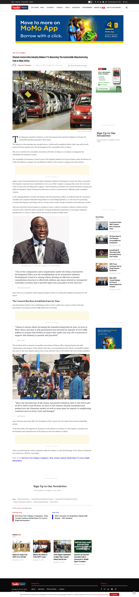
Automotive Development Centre (66, 499)
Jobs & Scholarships (113, 7)
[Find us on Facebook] (95, 2)
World (67, 7)
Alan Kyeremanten (23, 499)
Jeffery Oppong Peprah (41, 502)
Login (126, 2)
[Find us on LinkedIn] (100, 2)
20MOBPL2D (99, 7)
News (42, 7)
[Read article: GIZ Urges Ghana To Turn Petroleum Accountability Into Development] (102, 239)
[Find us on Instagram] (98, 2)
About (12, 2)
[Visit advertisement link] (69, 29)
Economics (50, 7)
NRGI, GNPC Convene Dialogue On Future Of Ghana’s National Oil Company (115, 282)
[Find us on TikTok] (106, 2)
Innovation (76, 7)
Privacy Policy (24, 2)
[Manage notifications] (134, 592)
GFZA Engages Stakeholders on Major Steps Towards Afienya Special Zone (62, 557)
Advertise (17, 2)
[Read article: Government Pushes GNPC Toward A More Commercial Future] (102, 225)
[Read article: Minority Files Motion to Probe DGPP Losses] (42, 546)
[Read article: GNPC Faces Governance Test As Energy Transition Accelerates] (102, 267)
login (18, 508)
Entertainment (87, 7)
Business (60, 7)
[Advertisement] (52, 170)
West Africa (54, 502)
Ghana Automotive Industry (22, 502)
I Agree (114, 594)
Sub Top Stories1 (19, 53)
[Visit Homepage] (19, 7)
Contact (31, 2)
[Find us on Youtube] (103, 2)
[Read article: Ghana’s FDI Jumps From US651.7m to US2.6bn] (21, 546)
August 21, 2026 (18, 560)
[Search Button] (127, 7)
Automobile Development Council (42, 499)
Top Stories (35, 7)
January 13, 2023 (41, 65)
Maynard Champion (24, 65)
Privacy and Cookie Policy (100, 594)
